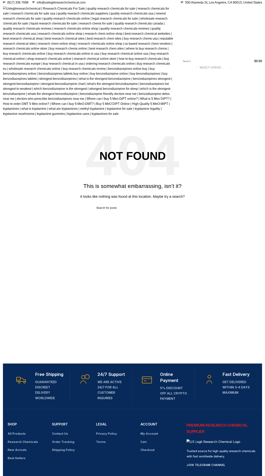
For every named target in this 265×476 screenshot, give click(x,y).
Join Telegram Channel (206, 465)
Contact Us (60, 433)
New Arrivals (17, 450)
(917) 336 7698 (17, 2)
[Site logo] (88, 61)
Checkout (147, 450)
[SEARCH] (234, 61)
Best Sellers (16, 458)
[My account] (247, 61)
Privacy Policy (106, 433)
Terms (101, 442)
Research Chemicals (23, 442)
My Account (149, 433)
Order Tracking (63, 442)
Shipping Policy (63, 450)
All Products (17, 433)
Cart (143, 442)
